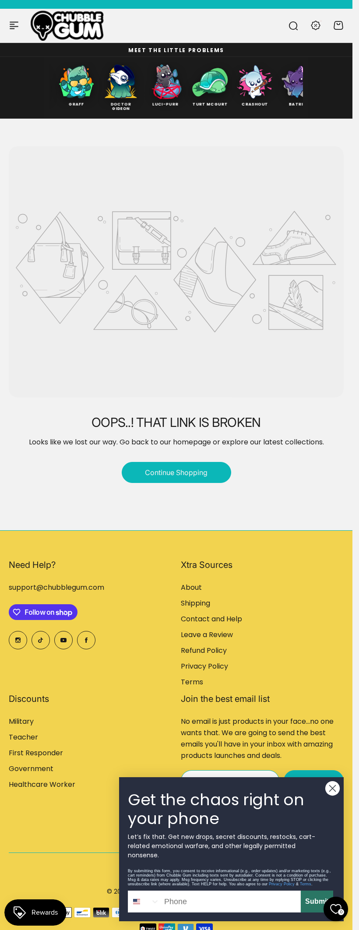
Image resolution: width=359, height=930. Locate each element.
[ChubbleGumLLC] (67, 25)
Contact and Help (211, 619)
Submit (317, 901)
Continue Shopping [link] (176, 472)
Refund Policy (204, 650)
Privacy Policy (204, 666)
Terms (192, 682)
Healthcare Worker (42, 784)
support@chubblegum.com (56, 587)
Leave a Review (207, 635)
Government (31, 769)
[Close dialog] (332, 788)
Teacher (23, 737)
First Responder (36, 753)
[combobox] (144, 901)
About (191, 587)
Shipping (195, 603)
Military (21, 721)
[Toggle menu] (14, 25)
